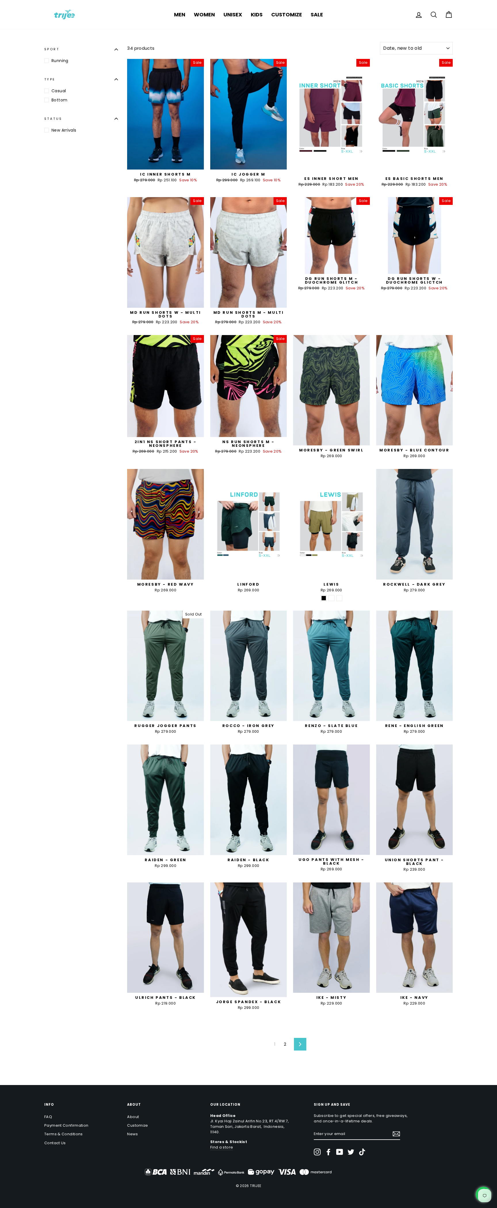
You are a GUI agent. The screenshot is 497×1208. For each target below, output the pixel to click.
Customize (286, 14)
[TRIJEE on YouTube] (339, 1152)
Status (53, 118)
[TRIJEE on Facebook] (328, 1152)
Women (204, 14)
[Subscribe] (396, 1133)
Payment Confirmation (66, 1125)
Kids (257, 14)
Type (50, 79)
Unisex (232, 14)
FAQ (48, 1116)
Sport (51, 49)
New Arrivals (64, 130)
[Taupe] (339, 598)
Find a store (221, 1147)
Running (59, 61)
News (132, 1134)
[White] (331, 598)
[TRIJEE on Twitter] (350, 1152)
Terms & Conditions (63, 1134)
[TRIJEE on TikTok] (362, 1152)
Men (179, 14)
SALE (317, 14)
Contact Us (55, 1142)
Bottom (59, 100)
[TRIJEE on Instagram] (317, 1152)
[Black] (323, 598)
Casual (58, 91)
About (133, 1116)
